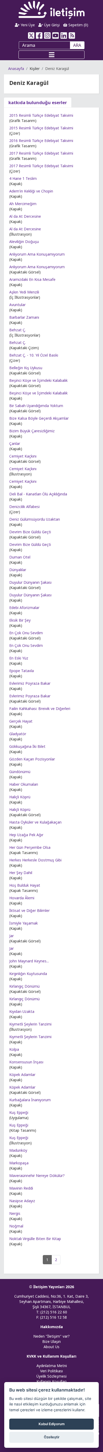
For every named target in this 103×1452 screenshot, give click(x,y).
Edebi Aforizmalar (24, 607)
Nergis (14, 1213)
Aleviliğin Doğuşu (24, 241)
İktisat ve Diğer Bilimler (29, 910)
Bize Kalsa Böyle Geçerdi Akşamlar (39, 418)
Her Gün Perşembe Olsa (29, 847)
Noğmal (16, 1225)
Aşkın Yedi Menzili (24, 292)
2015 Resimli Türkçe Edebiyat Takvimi (41, 115)
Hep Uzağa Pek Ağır (26, 834)
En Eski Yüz (18, 658)
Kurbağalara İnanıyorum (30, 1099)
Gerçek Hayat (20, 721)
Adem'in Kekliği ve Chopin (31, 191)
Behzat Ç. (17, 329)
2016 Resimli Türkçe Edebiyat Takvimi (41, 140)
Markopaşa (19, 1162)
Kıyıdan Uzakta (21, 1011)
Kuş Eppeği (18, 1112)
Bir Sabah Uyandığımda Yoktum (36, 405)
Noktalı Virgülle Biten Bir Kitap (35, 1238)
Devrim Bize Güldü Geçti (30, 531)
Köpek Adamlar (22, 1074)
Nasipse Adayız (22, 1200)
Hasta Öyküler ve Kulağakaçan (35, 822)
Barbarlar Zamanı (24, 317)
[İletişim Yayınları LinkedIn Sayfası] (64, 35)
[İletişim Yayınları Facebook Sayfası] (39, 35)
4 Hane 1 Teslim (23, 178)
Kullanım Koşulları (51, 1381)
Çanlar (14, 443)
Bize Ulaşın (51, 1341)
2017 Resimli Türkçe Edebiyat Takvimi (41, 153)
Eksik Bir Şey (20, 620)
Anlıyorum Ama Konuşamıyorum (37, 254)
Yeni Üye (27, 24)
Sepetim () (77, 24)
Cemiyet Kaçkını (22, 456)
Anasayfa (16, 68)
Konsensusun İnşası (26, 1061)
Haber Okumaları (23, 784)
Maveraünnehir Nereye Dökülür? (37, 1175)
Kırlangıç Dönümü (24, 986)
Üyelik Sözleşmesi (51, 1376)
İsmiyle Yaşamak (23, 923)
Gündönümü (19, 771)
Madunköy (18, 1150)
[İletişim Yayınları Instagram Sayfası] (47, 35)
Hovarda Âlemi (21, 897)
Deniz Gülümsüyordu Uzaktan (34, 519)
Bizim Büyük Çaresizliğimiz (32, 430)
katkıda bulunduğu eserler (37, 102)
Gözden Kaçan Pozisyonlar (32, 759)
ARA (77, 45)
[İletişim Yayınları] (51, 9)
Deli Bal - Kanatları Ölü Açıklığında (38, 493)
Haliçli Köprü (19, 796)
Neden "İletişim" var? (51, 1336)
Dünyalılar (17, 569)
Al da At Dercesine (25, 216)
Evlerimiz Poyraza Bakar (29, 683)
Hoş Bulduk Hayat (24, 885)
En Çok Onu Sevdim (26, 632)
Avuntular (17, 304)
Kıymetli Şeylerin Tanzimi (30, 1024)
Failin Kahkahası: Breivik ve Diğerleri (39, 708)
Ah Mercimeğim (22, 203)
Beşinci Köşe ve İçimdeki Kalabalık (38, 380)
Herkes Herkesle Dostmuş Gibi (35, 859)
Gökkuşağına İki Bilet (27, 746)
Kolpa (14, 1049)
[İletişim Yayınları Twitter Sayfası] (31, 35)
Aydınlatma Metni (51, 1365)
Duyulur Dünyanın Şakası (30, 582)
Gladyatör (17, 733)
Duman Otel (19, 557)
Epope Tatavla (21, 670)
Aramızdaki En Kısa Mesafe (32, 279)
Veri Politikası (51, 1370)
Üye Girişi (51, 24)
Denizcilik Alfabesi (24, 506)
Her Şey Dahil (20, 872)
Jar (11, 935)
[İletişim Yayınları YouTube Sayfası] (56, 35)
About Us (51, 1346)
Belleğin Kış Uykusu (25, 367)
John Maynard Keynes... (29, 960)
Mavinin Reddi (21, 1188)
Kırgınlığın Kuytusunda (28, 973)
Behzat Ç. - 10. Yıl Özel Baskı (33, 355)
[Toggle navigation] (51, 54)
